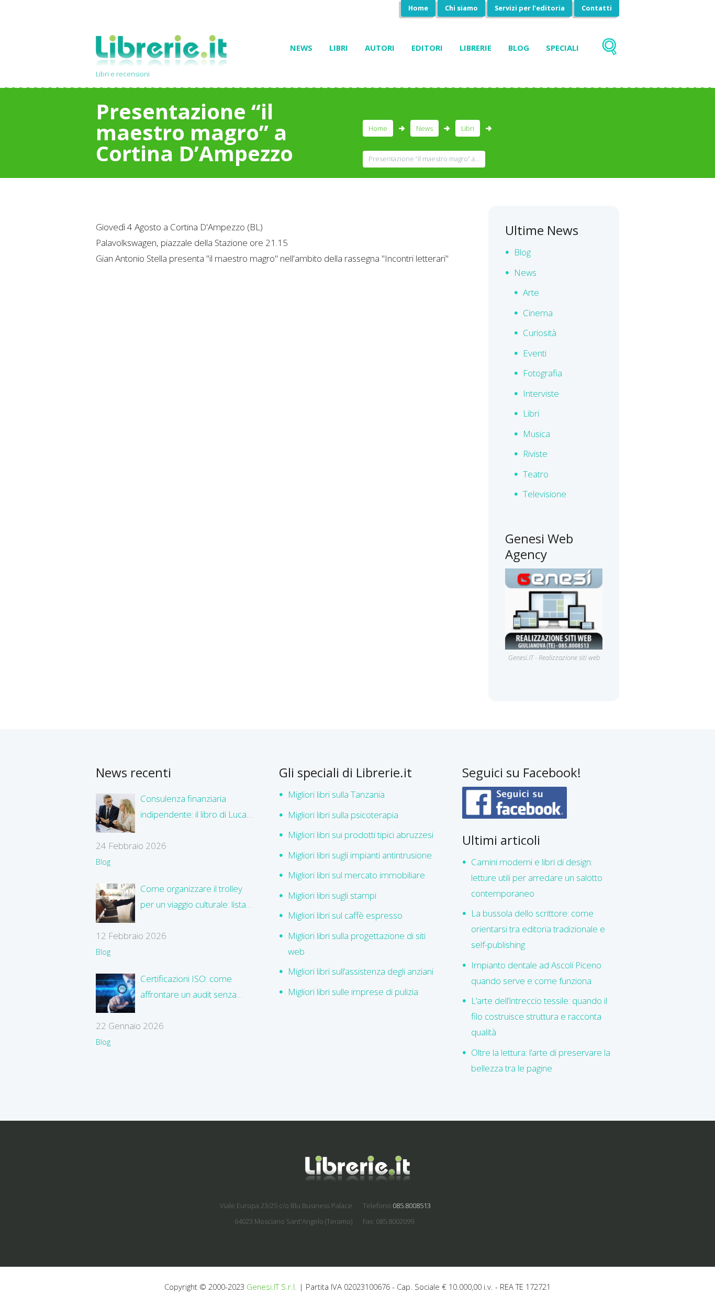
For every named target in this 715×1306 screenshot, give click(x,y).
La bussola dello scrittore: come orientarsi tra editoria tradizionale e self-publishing (538, 929)
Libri (338, 47)
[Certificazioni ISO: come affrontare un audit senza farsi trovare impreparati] (115, 993)
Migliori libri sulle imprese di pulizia (353, 992)
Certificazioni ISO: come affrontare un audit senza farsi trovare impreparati (188, 987)
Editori (427, 47)
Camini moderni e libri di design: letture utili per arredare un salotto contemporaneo (536, 877)
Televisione (544, 494)
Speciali (562, 47)
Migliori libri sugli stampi (332, 895)
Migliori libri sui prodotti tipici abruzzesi (360, 835)
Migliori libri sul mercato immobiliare (356, 875)
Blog (518, 47)
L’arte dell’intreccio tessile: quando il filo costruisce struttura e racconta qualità (539, 1016)
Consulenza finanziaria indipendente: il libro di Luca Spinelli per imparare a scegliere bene (193, 807)
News (301, 47)
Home (418, 8)
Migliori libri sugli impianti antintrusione (360, 855)
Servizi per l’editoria (530, 8)
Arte (531, 292)
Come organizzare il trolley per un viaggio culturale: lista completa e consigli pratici (193, 897)
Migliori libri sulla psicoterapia (343, 815)
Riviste (535, 454)
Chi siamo (461, 8)
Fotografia (542, 373)
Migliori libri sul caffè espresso (345, 915)
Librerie (475, 47)
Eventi (534, 353)
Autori (380, 47)
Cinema (538, 313)
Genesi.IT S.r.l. (272, 1286)
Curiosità (539, 333)
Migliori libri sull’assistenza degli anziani (360, 971)
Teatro (536, 474)
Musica (536, 434)
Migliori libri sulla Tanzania (336, 794)
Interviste (541, 393)
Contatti (597, 8)
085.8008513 (412, 1205)
